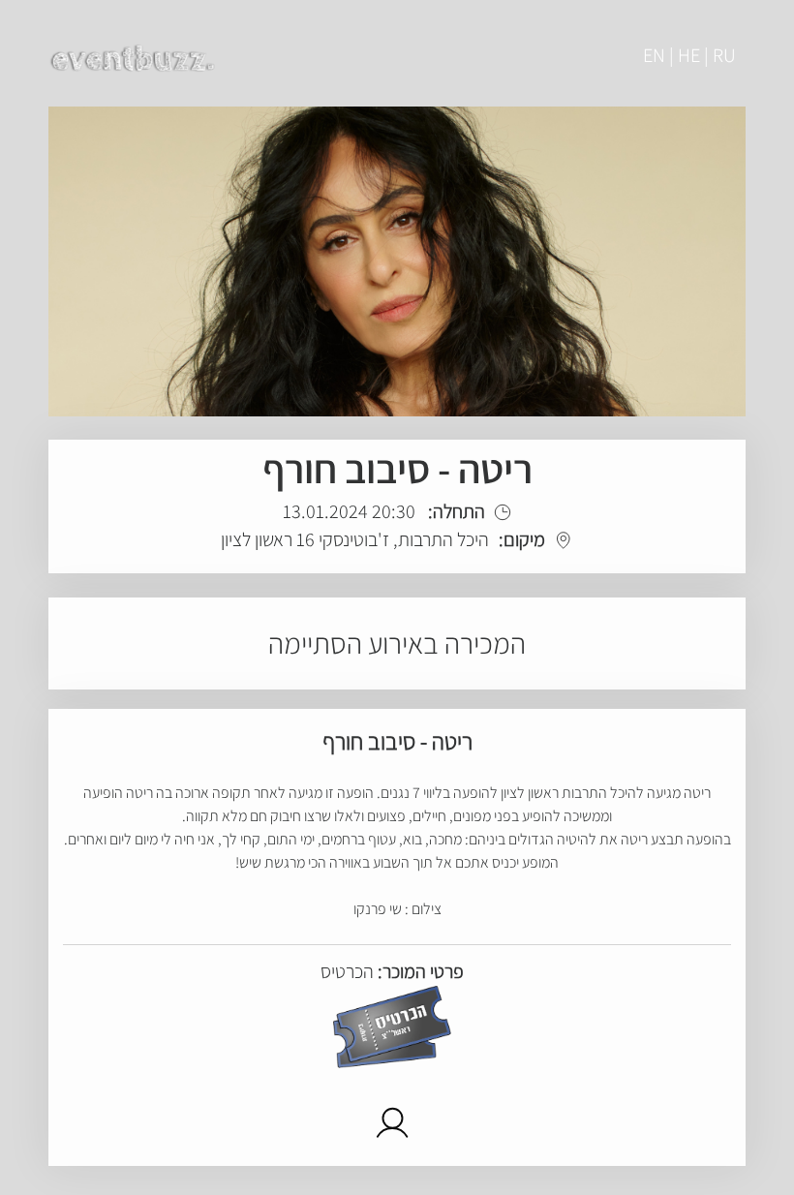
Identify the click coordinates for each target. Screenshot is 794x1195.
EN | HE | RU (689, 55)
